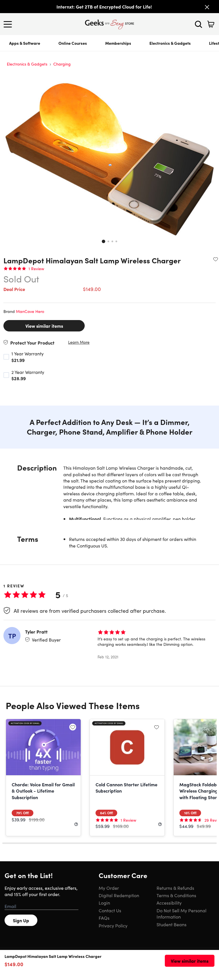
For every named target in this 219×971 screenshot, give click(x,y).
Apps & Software (24, 43)
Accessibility (169, 902)
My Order (109, 888)
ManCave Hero (30, 311)
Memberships (118, 43)
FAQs (104, 918)
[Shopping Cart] (211, 24)
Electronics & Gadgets (170, 43)
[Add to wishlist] (215, 259)
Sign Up (21, 920)
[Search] (198, 24)
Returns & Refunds (175, 888)
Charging (62, 64)
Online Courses (72, 43)
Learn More (79, 342)
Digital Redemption (119, 895)
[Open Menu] (9, 24)
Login (104, 902)
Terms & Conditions (176, 895)
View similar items (44, 326)
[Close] (207, 7)
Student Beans (171, 924)
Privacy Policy (113, 925)
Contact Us (110, 910)
